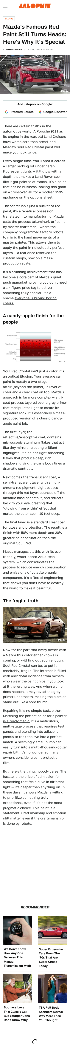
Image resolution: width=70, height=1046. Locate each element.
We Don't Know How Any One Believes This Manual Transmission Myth (17, 957)
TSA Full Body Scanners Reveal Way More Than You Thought (51, 1014)
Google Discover (55, 112)
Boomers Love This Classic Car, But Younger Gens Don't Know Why (17, 1014)
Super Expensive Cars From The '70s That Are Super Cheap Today (51, 957)
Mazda (64, 91)
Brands (9, 19)
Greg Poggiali (14, 49)
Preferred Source (22, 112)
